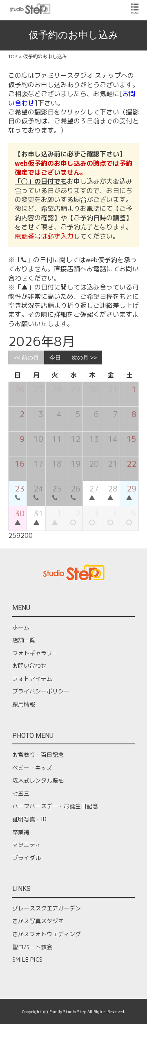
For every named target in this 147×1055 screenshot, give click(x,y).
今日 (55, 357)
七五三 (20, 793)
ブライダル (26, 858)
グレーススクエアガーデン (46, 908)
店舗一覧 (23, 640)
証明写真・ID (29, 819)
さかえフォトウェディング (46, 934)
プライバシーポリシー (40, 691)
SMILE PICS (27, 959)
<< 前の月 (26, 357)
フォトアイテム (32, 678)
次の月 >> (84, 357)
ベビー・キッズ (32, 768)
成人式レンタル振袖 (38, 780)
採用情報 (23, 704)
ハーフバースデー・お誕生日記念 (55, 806)
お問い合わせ (29, 665)
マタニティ (26, 845)
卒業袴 (20, 832)
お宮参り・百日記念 (38, 755)
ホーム (20, 627)
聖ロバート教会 (32, 947)
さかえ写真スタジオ (38, 921)
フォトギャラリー (35, 653)
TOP (12, 56)
